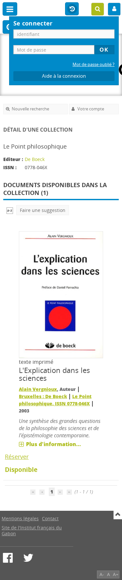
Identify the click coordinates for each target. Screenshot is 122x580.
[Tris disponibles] (10, 210)
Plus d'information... (53, 444)
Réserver (17, 456)
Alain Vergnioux (38, 389)
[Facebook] (8, 558)
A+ (115, 574)
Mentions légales (20, 518)
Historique (71, 9)
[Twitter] (28, 558)
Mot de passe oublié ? (94, 64)
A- (102, 574)
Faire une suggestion (42, 210)
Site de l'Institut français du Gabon (32, 530)
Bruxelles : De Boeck (43, 396)
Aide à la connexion (64, 75)
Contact (50, 518)
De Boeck (35, 159)
